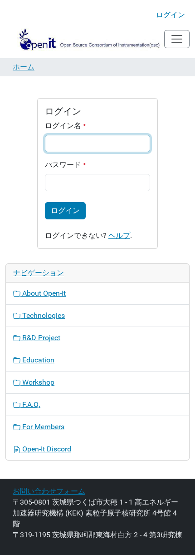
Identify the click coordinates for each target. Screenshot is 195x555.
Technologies (42, 315)
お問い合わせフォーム (49, 491)
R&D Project (40, 337)
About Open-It (43, 293)
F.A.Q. (30, 404)
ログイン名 (64, 125)
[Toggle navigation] (177, 39)
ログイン (170, 14)
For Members (42, 426)
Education (37, 360)
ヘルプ (119, 235)
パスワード (64, 164)
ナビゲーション (38, 272)
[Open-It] (84, 39)
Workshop (37, 382)
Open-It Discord (45, 449)
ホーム (23, 67)
